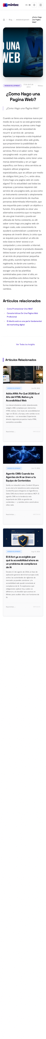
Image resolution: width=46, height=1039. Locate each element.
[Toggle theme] (34, 4)
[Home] (4, 20)
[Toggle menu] (40, 4)
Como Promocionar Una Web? (20, 308)
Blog (10, 20)
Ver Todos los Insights (25, 344)
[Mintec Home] (11, 5)
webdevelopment (22, 20)
